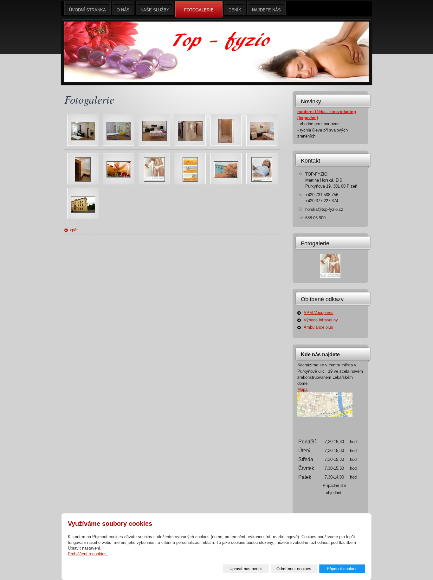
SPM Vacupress (318, 312)
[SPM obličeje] (226, 176)
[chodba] (190, 139)
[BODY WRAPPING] (154, 180)
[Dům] (83, 211)
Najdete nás (266, 10)
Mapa (302, 389)
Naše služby (154, 10)
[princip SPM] (190, 180)
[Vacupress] (261, 180)
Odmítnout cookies (293, 568)
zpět (74, 230)
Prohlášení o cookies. (88, 553)
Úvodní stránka (87, 10)
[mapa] (324, 415)
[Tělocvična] (83, 139)
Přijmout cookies (342, 568)
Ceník (235, 10)
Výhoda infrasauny (321, 320)
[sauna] (83, 180)
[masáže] (262, 139)
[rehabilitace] (154, 140)
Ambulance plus (318, 327)
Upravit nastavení (245, 568)
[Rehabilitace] (119, 139)
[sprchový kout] (226, 141)
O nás (123, 10)
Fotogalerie (315, 243)
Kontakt (310, 161)
